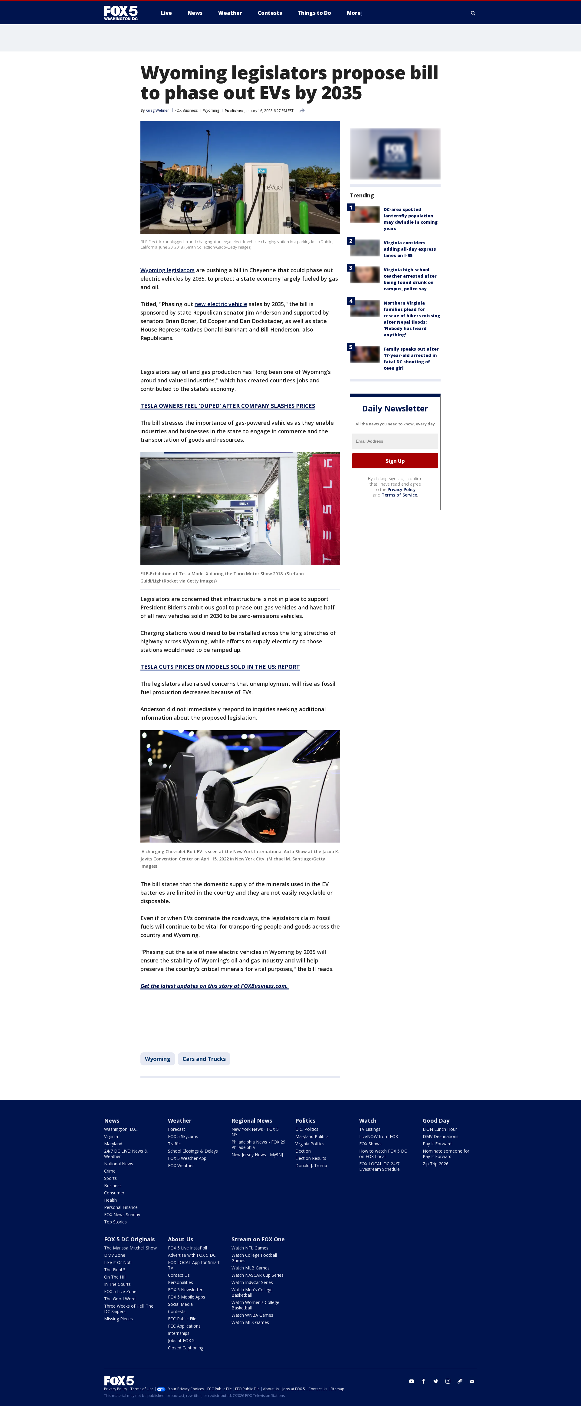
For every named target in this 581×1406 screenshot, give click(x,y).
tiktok (460, 1381)
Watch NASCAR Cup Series (257, 1275)
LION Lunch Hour (440, 1129)
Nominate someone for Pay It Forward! (446, 1153)
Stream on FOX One (258, 1239)
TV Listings (369, 1129)
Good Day (436, 1120)
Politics (305, 1120)
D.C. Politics (306, 1129)
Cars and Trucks (204, 1058)
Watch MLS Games (250, 1322)
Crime (110, 1171)
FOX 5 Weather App (187, 1158)
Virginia (111, 1136)
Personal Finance (121, 1207)
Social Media (180, 1304)
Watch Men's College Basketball (252, 1292)
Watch (367, 1120)
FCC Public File (182, 1319)
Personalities (180, 1282)
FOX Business (186, 110)
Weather (180, 1120)
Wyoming (211, 110)
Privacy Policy (402, 490)
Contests (176, 1311)
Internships (178, 1333)
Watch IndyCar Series (252, 1282)
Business (113, 1185)
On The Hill (115, 1277)
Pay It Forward (437, 1144)
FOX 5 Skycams (183, 1136)
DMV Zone (114, 1255)
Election (303, 1151)
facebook (423, 1381)
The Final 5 (115, 1269)
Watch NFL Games (249, 1248)
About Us (180, 1239)
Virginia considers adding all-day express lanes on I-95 (410, 249)
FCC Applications (184, 1326)
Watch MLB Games (250, 1268)
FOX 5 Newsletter (185, 1289)
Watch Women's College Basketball (255, 1305)
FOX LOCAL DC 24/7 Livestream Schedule (379, 1166)
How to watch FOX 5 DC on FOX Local (383, 1153)
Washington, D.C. (121, 1129)
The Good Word (120, 1299)
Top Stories (115, 1222)
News (111, 1120)
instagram (448, 1381)
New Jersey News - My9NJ (257, 1154)
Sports (110, 1178)
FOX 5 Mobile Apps (186, 1297)
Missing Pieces (118, 1319)
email (472, 1381)
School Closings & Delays (193, 1151)
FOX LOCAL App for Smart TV (194, 1265)
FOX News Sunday (122, 1214)
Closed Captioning (185, 1348)
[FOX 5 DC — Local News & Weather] (124, 13)
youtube (411, 1381)
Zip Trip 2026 (435, 1164)
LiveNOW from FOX (378, 1136)
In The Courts (117, 1284)
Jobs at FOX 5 (181, 1340)
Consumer (114, 1193)
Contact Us (179, 1275)
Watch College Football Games (254, 1257)
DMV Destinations (440, 1136)
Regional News (251, 1120)
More (354, 12)
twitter (436, 1381)
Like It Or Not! (118, 1262)
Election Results (310, 1158)
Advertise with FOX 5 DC (192, 1255)
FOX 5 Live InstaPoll (187, 1248)
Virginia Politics (309, 1144)
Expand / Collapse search (473, 13)
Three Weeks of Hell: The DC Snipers (128, 1308)
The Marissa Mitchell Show (130, 1248)
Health (110, 1200)
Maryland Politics (312, 1136)
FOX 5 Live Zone (120, 1291)
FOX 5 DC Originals (129, 1239)
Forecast (176, 1129)
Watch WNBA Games (252, 1315)
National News (118, 1164)
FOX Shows (370, 1144)
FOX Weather (181, 1165)
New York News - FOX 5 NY (255, 1131)
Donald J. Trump (311, 1165)
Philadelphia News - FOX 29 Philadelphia (258, 1144)
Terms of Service (399, 495)
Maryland (113, 1144)
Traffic (174, 1144)
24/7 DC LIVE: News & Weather (126, 1153)
